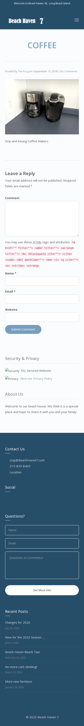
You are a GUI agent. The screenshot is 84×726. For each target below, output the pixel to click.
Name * (10, 273)
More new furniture (18, 681)
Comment (12, 198)
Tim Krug (23, 71)
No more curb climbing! (21, 667)
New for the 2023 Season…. (24, 637)
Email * (10, 291)
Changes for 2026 (17, 622)
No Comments (68, 71)
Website (11, 309)
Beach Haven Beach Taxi (22, 652)
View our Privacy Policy (36, 378)
